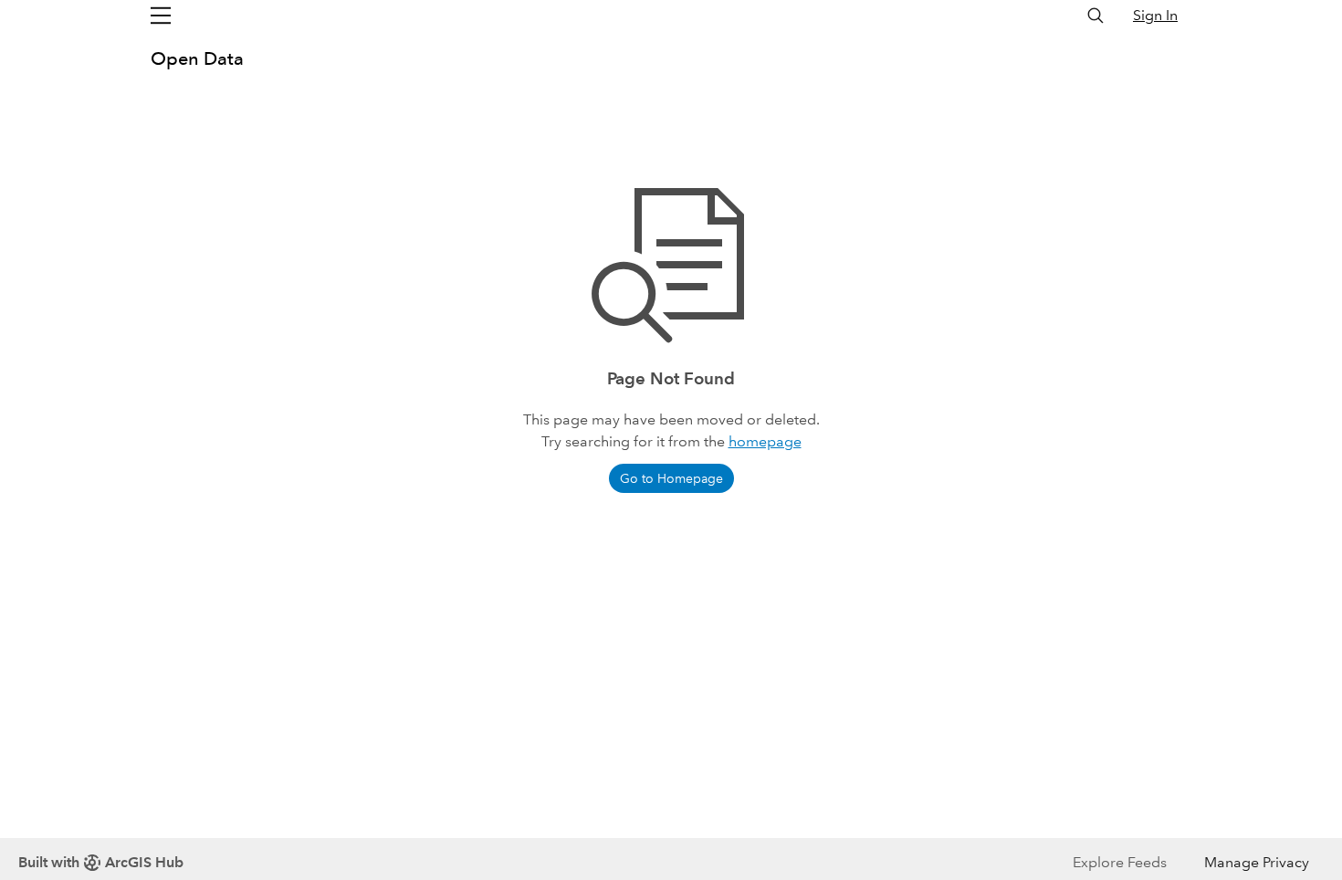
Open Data (197, 58)
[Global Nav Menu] (161, 15)
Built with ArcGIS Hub (100, 862)
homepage (765, 441)
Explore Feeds (1120, 862)
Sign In (1155, 15)
